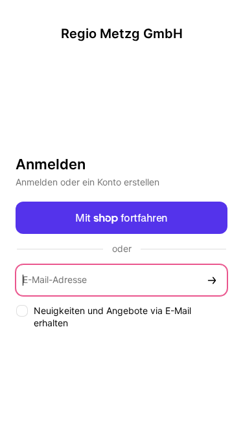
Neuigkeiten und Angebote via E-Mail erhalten (112, 316)
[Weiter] (212, 280)
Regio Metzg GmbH (122, 33)
